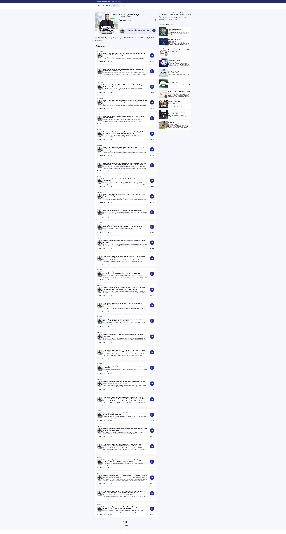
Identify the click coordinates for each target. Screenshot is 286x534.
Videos (123, 5)
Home (98, 5)
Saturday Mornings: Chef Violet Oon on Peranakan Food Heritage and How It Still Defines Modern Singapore (137, 30)
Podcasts (115, 5)
